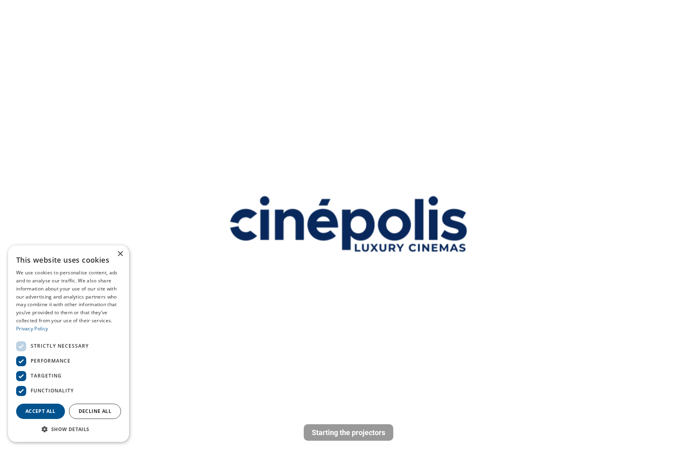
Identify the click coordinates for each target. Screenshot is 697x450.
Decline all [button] (95, 411)
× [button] (120, 254)
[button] (68, 429)
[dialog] (68, 343)
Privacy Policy (32, 328)
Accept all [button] (40, 411)
